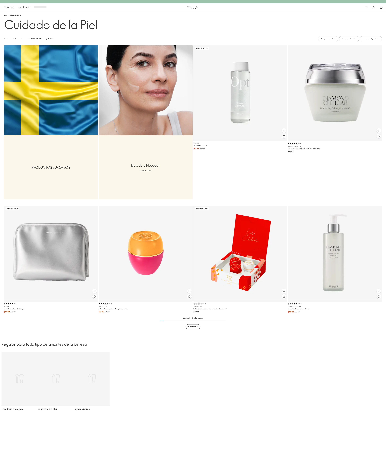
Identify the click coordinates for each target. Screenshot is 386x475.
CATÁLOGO (24, 7)
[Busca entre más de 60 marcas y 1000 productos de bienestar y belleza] (366, 7)
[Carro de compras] (381, 7)
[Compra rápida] (284, 136)
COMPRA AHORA (146, 171)
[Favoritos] (284, 130)
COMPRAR (10, 7)
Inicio (5, 15)
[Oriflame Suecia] (193, 7)
